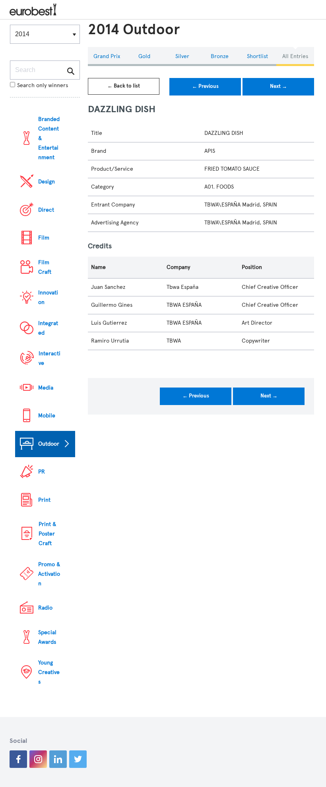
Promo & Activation (49, 574)
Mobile (46, 415)
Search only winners (42, 85)
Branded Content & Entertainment (49, 138)
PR (41, 471)
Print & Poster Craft (47, 534)
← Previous (205, 86)
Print (44, 500)
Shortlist (257, 56)
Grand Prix (106, 56)
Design (46, 181)
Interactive (49, 358)
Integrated (48, 328)
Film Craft (44, 267)
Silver (182, 56)
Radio (45, 607)
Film (43, 237)
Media (45, 387)
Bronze (220, 56)
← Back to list (123, 86)
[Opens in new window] (18, 759)
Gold (144, 56)
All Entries (295, 56)
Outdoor (48, 443)
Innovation (48, 297)
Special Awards (47, 637)
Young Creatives (49, 672)
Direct (46, 209)
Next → (278, 86)
